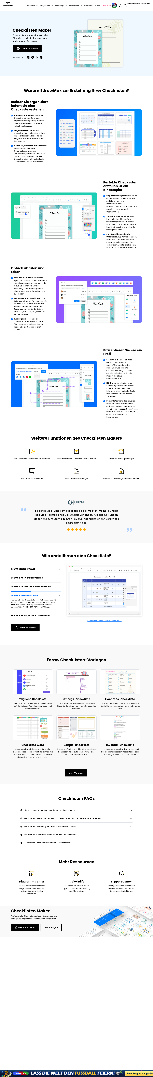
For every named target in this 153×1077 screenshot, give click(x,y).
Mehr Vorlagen (76, 773)
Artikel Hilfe (76, 881)
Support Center (121, 881)
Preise (97, 5)
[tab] (36, 568)
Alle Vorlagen (51, 927)
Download (88, 5)
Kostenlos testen (29, 48)
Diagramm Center (31, 881)
